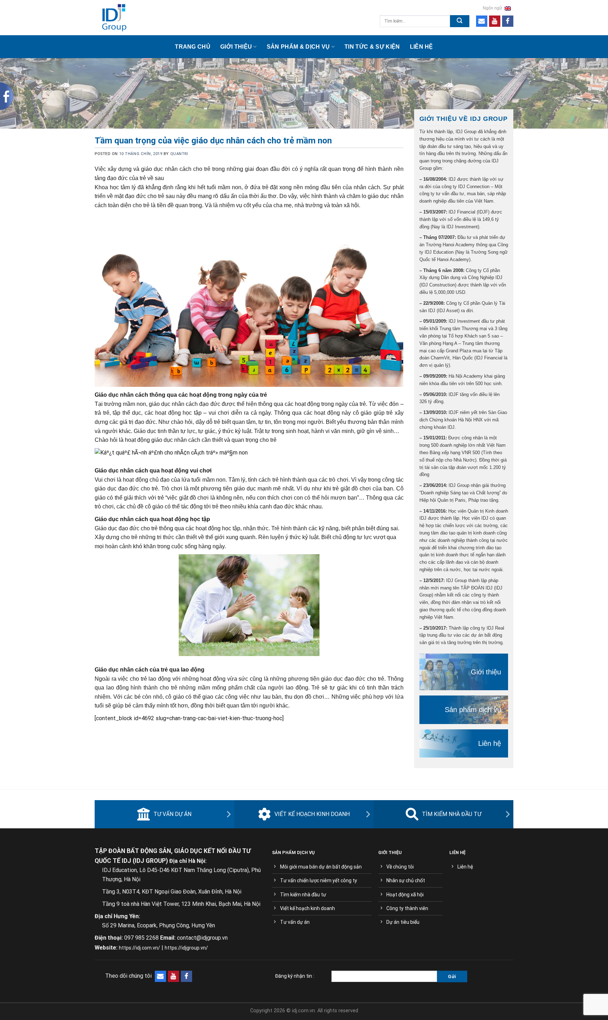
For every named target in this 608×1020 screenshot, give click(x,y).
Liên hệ (421, 47)
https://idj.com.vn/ (139, 948)
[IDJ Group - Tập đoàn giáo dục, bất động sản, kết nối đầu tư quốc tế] (148, 17)
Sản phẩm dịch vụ (473, 709)
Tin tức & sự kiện (372, 47)
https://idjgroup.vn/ (186, 948)
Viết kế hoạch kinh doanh (312, 814)
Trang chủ (192, 47)
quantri (179, 154)
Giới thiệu (236, 47)
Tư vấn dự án (172, 814)
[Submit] (459, 21)
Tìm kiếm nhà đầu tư (451, 814)
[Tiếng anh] (508, 8)
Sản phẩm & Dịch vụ (298, 47)
